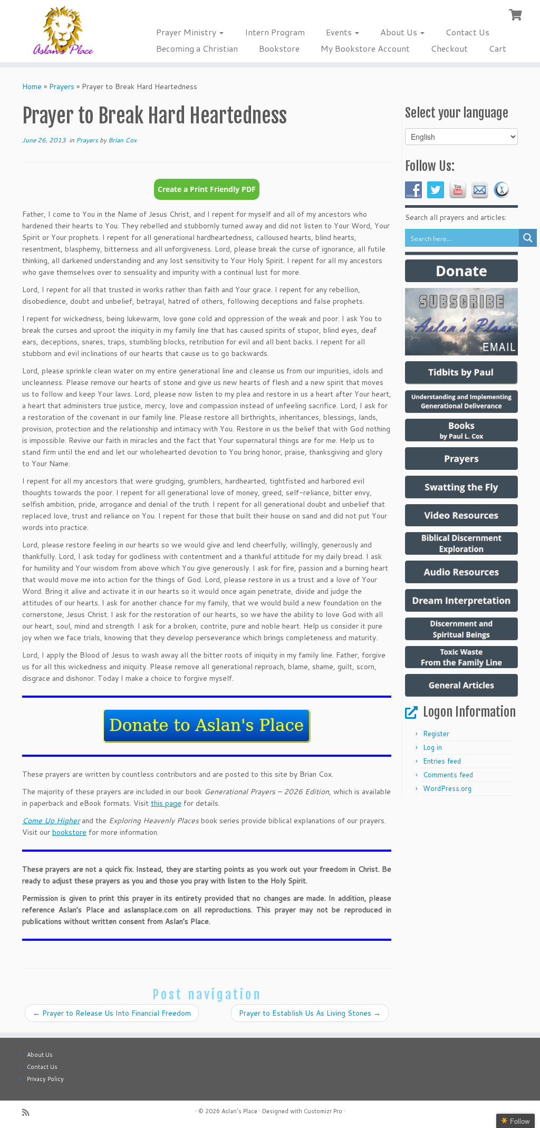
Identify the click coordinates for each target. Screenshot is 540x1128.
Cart (497, 48)
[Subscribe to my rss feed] (29, 1112)
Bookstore (279, 48)
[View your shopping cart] (516, 14)
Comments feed (448, 774)
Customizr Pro (323, 1111)
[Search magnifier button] (528, 238)
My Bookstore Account (365, 48)
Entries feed (442, 761)
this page (166, 803)
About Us (399, 32)
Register (436, 733)
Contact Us (467, 32)
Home (32, 86)
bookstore (69, 832)
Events (340, 32)
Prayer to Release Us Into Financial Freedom (112, 1013)
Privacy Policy (45, 1079)
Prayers (61, 86)
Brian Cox (122, 140)
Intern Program (275, 32)
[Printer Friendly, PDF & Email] (206, 193)
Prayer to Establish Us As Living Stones (310, 1013)
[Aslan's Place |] (63, 30)
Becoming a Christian (197, 48)
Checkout (449, 48)
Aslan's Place (239, 1111)
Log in (432, 747)
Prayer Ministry (187, 32)
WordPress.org (447, 788)
